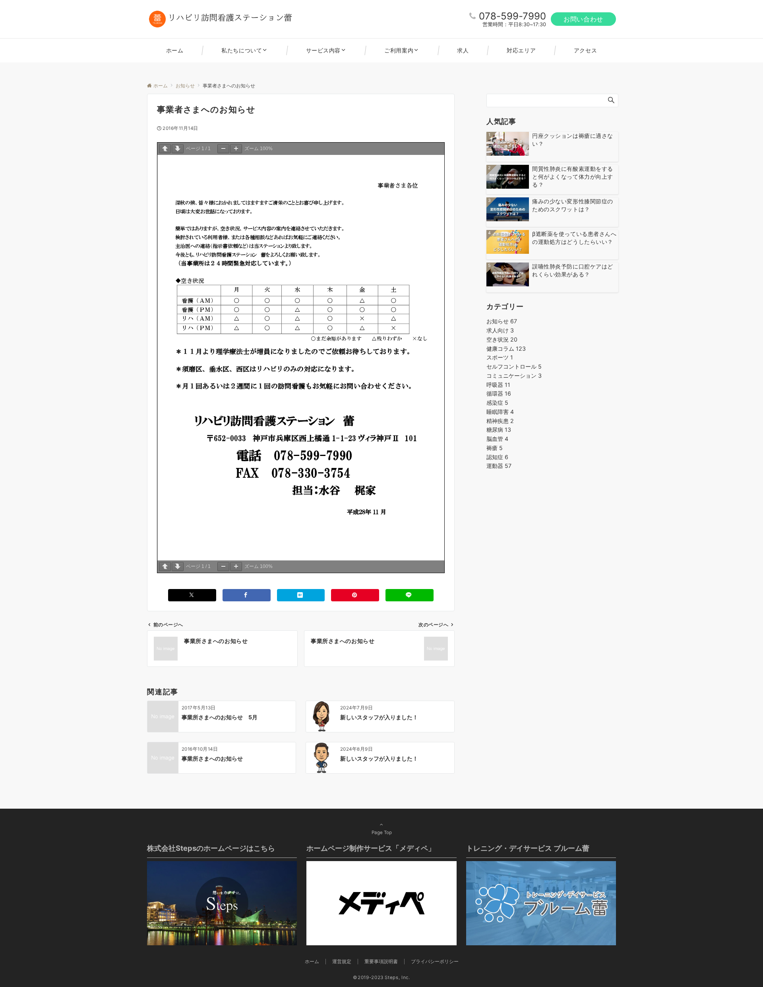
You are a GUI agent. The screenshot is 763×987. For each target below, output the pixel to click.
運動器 (498, 465)
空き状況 (501, 339)
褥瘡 (494, 447)
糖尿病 (498, 429)
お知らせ (501, 321)
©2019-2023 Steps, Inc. (381, 977)
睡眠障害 (500, 411)
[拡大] (236, 148)
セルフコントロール (514, 366)
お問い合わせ (583, 19)
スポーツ (499, 357)
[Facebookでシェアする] (247, 595)
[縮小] (223, 148)
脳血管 (497, 438)
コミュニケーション (514, 375)
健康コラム (506, 348)
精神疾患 (500, 420)
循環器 (498, 393)
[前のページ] (165, 148)
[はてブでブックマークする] (301, 595)
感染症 (497, 402)
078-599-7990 (512, 16)
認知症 (497, 457)
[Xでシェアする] (192, 595)
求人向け (500, 330)
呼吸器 (498, 384)
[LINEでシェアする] (409, 595)
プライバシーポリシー (435, 961)
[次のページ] (178, 148)
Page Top (382, 832)
